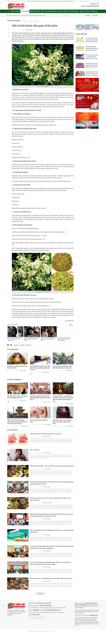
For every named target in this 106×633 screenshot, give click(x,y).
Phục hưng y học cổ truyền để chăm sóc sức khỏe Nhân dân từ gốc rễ (51, 578)
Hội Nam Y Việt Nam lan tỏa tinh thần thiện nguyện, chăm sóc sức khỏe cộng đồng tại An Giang (92, 56)
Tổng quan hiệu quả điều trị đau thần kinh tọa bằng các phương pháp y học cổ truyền (40, 367)
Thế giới (82, 11)
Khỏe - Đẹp (22, 370)
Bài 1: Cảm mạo (34, 450)
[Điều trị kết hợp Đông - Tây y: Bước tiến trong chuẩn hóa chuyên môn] (18, 471)
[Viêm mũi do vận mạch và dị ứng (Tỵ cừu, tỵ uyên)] (18, 439)
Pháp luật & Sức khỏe (63, 11)
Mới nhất (87, 15)
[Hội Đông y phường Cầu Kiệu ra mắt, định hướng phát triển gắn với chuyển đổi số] (40, 388)
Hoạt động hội (82, 34)
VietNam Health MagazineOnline (90, 6)
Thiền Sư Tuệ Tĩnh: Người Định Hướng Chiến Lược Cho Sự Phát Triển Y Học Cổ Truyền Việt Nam (17, 421)
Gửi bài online (93, 11)
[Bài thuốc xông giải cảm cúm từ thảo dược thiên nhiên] (17, 358)
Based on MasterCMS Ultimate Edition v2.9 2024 (41, 631)
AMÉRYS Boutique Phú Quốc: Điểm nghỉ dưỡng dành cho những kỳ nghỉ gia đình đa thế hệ (33, 15)
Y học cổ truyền (25, 11)
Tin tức (12, 11)
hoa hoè (16, 345)
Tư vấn (24, 21)
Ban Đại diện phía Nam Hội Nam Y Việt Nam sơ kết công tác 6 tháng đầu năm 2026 (92, 73)
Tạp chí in (87, 11)
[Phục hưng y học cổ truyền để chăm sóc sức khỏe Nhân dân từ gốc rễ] (18, 583)
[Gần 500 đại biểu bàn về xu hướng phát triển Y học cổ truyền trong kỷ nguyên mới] (18, 535)
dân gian (28, 345)
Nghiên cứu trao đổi (35, 11)
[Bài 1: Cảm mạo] (18, 455)
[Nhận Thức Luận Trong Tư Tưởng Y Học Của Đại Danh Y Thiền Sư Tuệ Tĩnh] (63, 412)
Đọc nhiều (95, 15)
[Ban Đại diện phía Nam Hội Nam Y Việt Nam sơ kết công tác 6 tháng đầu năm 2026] (80, 73)
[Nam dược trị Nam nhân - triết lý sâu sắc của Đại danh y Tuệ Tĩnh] (17, 388)
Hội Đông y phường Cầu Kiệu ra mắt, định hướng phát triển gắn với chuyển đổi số (40, 397)
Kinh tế (42, 11)
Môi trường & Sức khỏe (51, 11)
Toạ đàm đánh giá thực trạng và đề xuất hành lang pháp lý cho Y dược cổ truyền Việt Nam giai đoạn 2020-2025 (92, 39)
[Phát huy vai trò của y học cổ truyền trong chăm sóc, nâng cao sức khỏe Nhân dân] (18, 503)
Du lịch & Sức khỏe (74, 11)
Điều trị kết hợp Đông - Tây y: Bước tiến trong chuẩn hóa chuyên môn (51, 466)
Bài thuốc (22, 345)
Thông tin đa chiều (33, 21)
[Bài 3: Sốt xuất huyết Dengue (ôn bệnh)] (40, 412)
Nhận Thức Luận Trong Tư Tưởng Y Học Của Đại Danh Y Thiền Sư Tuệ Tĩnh (62, 421)
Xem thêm (40, 593)
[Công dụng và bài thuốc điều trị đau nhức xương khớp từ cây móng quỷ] (63, 358)
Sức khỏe (17, 11)
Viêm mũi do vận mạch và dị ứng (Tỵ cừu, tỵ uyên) (45, 434)
